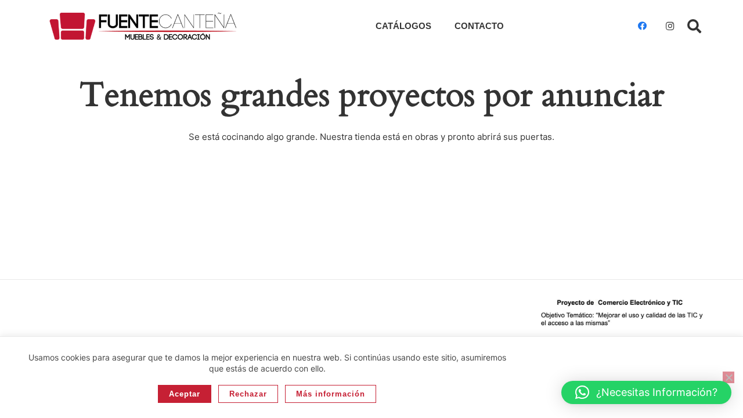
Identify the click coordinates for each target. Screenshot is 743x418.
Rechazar (248, 394)
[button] (694, 26)
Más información (330, 394)
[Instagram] (670, 26)
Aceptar (184, 394)
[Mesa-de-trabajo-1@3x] (143, 26)
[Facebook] (642, 26)
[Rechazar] (728, 377)
